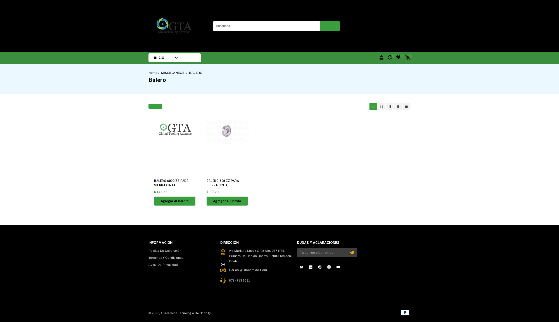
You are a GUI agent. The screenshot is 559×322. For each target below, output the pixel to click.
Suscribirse (352, 252)
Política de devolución (164, 250)
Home (152, 72)
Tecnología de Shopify (194, 313)
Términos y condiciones (165, 257)
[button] (155, 106)
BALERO (195, 72)
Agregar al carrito (175, 201)
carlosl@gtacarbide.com (248, 270)
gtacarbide (169, 313)
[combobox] (276, 26)
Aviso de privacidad (163, 264)
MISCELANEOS (173, 72)
